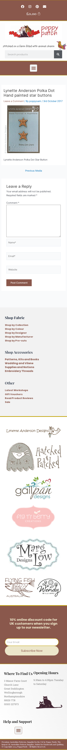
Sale (7, 402)
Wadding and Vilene (19, 363)
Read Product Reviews (19, 398)
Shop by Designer (16, 332)
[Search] (58, 54)
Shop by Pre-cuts (16, 340)
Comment (12, 202)
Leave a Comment (14, 101)
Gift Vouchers (14, 394)
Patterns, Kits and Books (22, 359)
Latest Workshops (16, 390)
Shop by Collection (16, 325)
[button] (33, 68)
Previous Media (33, 171)
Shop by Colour (14, 329)
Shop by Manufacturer (19, 336)
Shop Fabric (15, 317)
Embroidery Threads (19, 371)
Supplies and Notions (19, 367)
